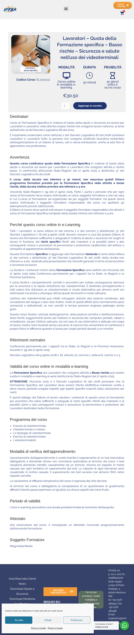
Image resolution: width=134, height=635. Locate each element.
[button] (66, 8)
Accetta (19, 620)
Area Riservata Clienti (22, 578)
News (22, 583)
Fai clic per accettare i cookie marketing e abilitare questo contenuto (91, 599)
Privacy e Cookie (38, 628)
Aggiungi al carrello (90, 105)
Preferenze (77, 620)
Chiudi (47, 620)
